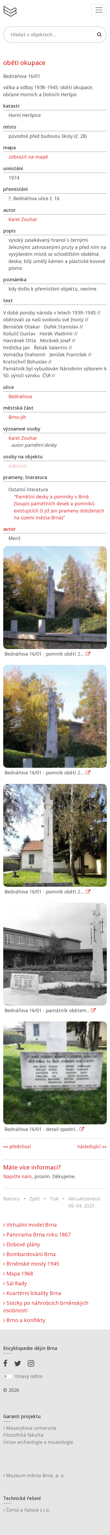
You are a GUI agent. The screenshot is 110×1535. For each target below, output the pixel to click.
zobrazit (18, 466)
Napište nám (17, 1176)
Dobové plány (22, 1244)
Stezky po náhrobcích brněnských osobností (45, 1306)
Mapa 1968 (19, 1273)
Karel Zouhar (23, 219)
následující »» (92, 1146)
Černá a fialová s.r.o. (27, 1510)
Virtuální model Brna (31, 1224)
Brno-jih (17, 417)
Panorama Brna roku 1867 (38, 1234)
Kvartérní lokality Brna (33, 1293)
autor (9, 529)
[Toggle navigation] (99, 10)
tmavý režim (29, 1376)
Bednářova (20, 396)
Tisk (54, 1198)
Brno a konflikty (25, 1320)
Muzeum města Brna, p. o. (35, 1475)
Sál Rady (16, 1283)
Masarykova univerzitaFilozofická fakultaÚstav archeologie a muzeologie (38, 1435)
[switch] (8, 1376)
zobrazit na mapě (28, 157)
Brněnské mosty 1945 (32, 1263)
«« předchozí (17, 1146)
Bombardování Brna (30, 1254)
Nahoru (11, 1198)
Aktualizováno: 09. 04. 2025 (84, 1202)
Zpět (34, 1198)
